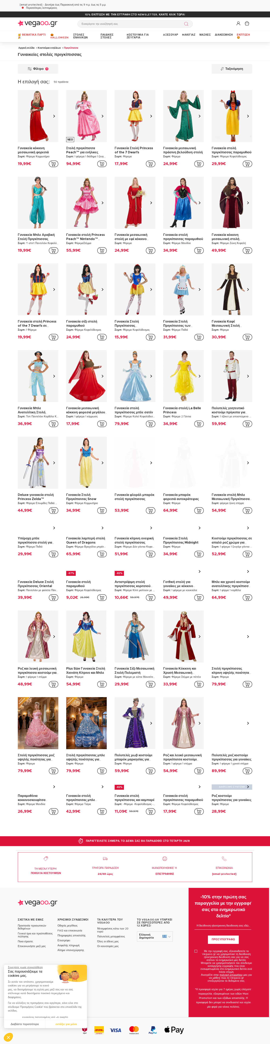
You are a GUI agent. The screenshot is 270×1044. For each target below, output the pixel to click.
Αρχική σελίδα (26, 48)
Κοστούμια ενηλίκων (49, 48)
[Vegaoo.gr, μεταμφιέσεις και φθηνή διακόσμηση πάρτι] (37, 23)
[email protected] (31, 5)
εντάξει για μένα (66, 1024)
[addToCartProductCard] (53, 164)
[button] (8, 1037)
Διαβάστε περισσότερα (25, 1024)
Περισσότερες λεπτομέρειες (41, 8)
